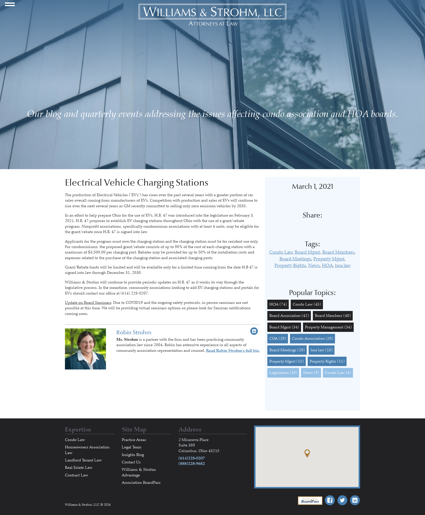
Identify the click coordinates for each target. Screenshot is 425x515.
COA (277, 338)
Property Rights (290, 265)
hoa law (343, 265)
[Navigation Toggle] (10, 6)
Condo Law (281, 252)
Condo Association (312, 338)
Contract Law (76, 475)
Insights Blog (133, 454)
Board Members (338, 252)
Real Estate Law (78, 467)
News (314, 265)
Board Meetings (295, 259)
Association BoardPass (141, 482)
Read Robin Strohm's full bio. (233, 350)
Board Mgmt (307, 252)
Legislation (283, 372)
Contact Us (131, 462)
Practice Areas (134, 439)
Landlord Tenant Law (83, 460)
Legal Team (131, 447)
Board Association (289, 315)
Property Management (328, 327)
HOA (327, 265)
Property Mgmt (328, 259)
